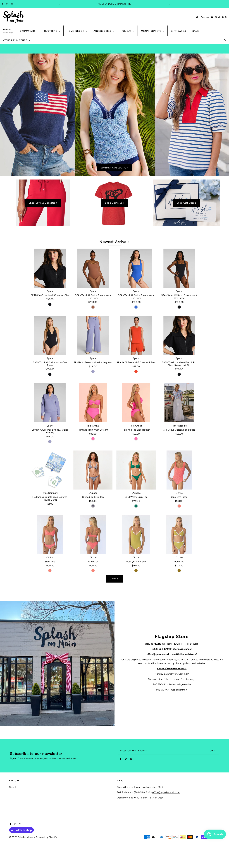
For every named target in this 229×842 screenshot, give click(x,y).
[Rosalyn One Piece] (135, 534)
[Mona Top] (179, 534)
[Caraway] (93, 307)
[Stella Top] (49, 534)
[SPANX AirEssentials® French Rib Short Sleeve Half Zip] (179, 335)
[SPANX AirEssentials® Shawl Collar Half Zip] (49, 402)
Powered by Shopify (46, 837)
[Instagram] (11, 4)
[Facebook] (2, 4)
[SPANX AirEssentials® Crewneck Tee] (49, 268)
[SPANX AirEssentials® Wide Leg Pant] (92, 335)
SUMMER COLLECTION (114, 167)
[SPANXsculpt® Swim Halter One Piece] (49, 335)
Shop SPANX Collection (43, 202)
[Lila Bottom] (92, 534)
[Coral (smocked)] (179, 506)
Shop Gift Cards (186, 202)
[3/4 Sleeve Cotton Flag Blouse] (179, 402)
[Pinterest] (6, 4)
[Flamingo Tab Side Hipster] (135, 402)
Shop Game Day (114, 202)
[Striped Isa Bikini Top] (92, 470)
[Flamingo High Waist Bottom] (92, 402)
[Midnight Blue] (93, 506)
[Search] (197, 16)
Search (12, 787)
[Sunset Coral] (136, 371)
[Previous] (60, 4)
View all (114, 578)
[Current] (136, 307)
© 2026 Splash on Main (21, 837)
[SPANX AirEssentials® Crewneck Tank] (135, 335)
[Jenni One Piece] (179, 470)
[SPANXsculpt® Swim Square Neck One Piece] (92, 268)
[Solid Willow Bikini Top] (135, 470)
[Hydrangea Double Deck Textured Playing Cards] (49, 470)
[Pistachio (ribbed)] (136, 570)
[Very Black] (49, 304)
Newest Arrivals (114, 241)
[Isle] (136, 506)
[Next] (169, 4)
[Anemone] (93, 371)
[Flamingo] (93, 438)
